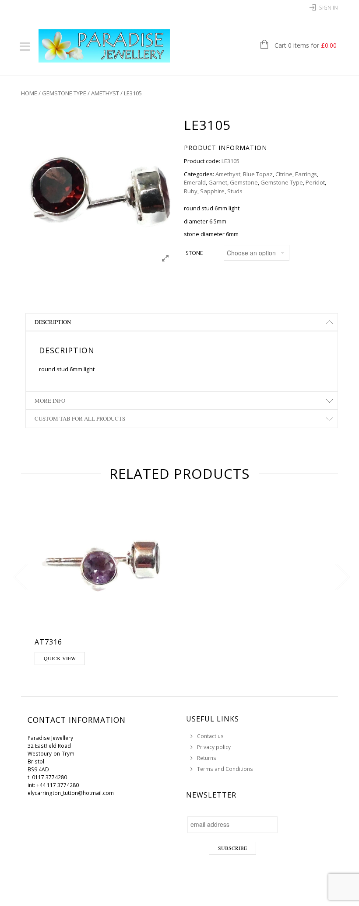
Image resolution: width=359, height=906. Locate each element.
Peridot (315, 182)
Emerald (195, 182)
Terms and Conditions (225, 769)
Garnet (217, 182)
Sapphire (212, 191)
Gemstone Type (64, 93)
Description (53, 322)
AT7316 (48, 642)
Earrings (306, 174)
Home (29, 93)
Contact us (210, 736)
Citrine (283, 174)
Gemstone (244, 182)
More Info (50, 400)
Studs (235, 191)
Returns (206, 758)
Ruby (190, 191)
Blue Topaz (258, 174)
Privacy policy (214, 747)
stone (194, 253)
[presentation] (18, 577)
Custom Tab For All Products (80, 418)
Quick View (60, 658)
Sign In (328, 7)
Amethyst (105, 93)
